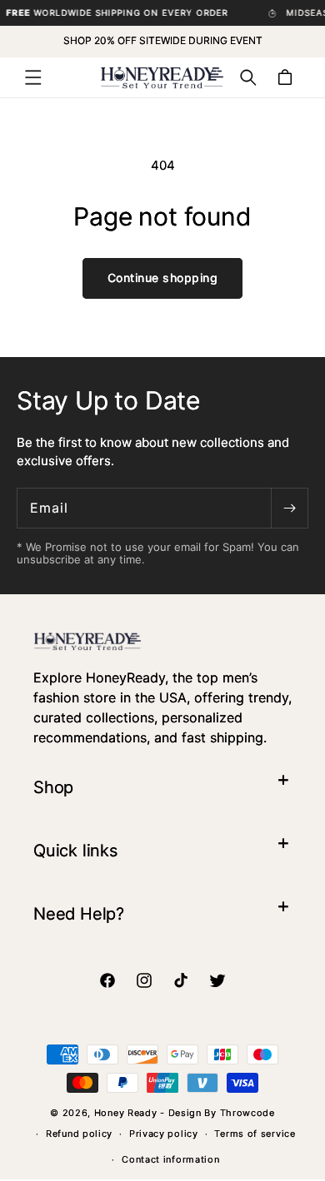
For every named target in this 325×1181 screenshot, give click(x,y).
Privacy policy (163, 1133)
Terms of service (254, 1133)
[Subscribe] (289, 508)
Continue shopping (163, 277)
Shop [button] (53, 787)
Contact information (170, 1159)
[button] (33, 77)
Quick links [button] (75, 851)
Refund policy (79, 1133)
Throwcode (247, 1113)
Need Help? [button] (78, 914)
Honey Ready (126, 1113)
